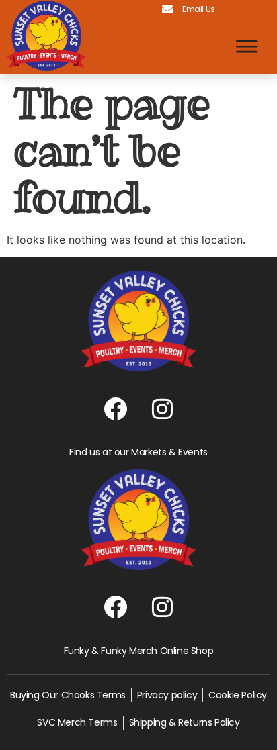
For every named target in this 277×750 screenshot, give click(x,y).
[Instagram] (162, 408)
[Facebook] (114, 408)
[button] (247, 46)
